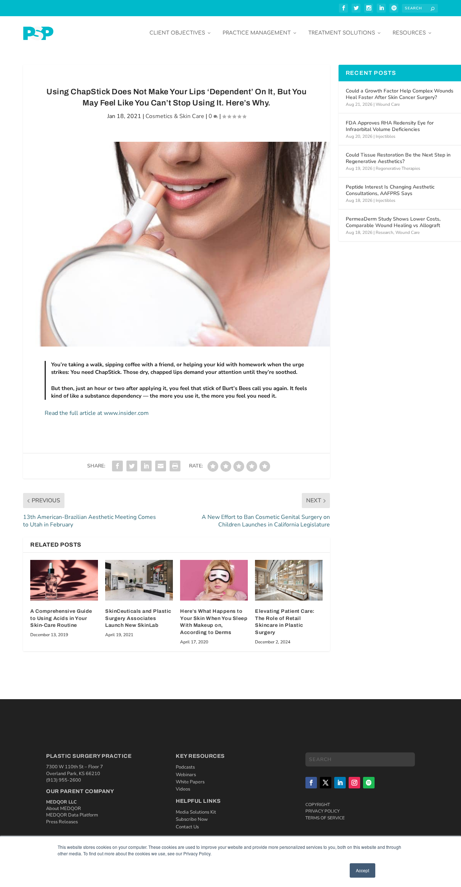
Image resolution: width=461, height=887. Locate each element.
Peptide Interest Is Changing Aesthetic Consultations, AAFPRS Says (390, 190)
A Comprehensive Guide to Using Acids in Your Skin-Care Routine (61, 618)
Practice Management (257, 33)
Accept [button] (362, 870)
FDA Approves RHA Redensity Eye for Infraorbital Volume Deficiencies (390, 126)
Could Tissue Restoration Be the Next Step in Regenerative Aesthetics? (398, 158)
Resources (409, 33)
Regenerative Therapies (398, 168)
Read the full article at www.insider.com (97, 413)
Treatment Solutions (341, 33)
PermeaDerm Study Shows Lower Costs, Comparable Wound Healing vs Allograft (393, 222)
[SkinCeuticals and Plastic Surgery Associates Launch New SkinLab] (139, 580)
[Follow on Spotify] (369, 782)
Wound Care (388, 104)
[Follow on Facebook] (311, 782)
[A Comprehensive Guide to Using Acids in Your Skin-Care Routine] (64, 580)
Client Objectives (177, 33)
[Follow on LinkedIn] (340, 782)
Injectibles (385, 136)
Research (384, 232)
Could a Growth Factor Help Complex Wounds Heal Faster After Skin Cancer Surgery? (399, 94)
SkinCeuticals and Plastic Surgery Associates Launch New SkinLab (138, 618)
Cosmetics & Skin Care (175, 116)
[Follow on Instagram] (354, 782)
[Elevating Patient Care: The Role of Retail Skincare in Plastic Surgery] (289, 580)
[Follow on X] (325, 782)
